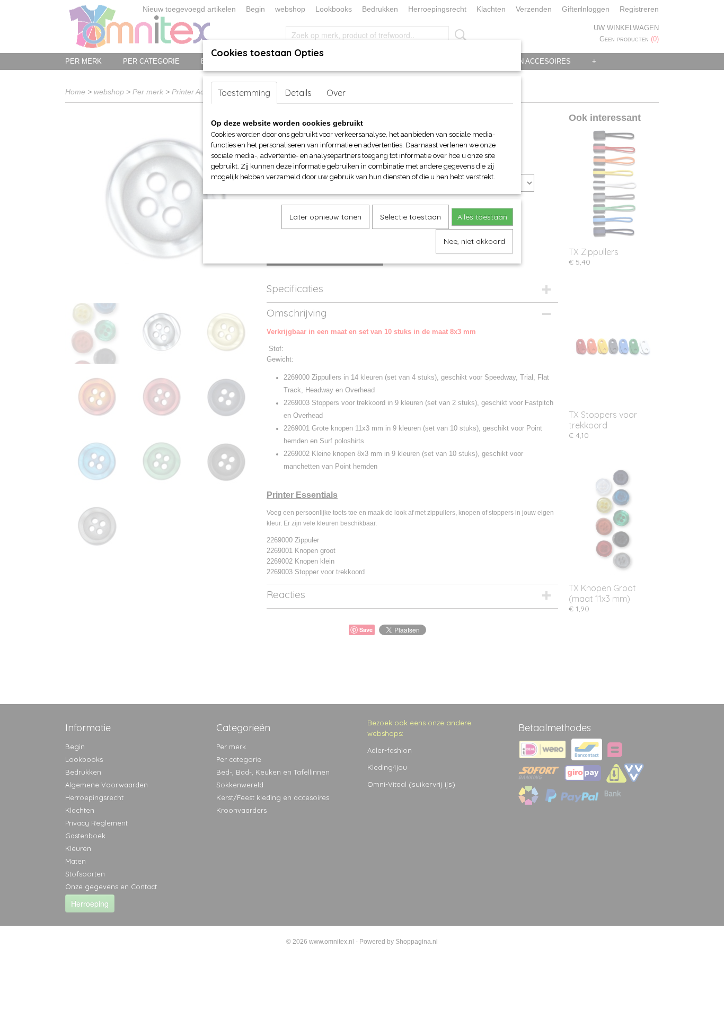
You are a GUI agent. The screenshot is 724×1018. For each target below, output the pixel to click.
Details (298, 92)
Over (336, 92)
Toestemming (244, 92)
